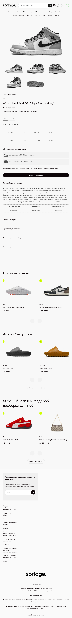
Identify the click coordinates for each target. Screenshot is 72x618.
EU (13, 118)
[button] (11, 12)
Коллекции (6, 94)
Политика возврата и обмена (9, 514)
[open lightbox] (36, 76)
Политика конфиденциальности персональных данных (9, 508)
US (5, 118)
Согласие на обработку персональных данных (9, 556)
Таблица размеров (9, 108)
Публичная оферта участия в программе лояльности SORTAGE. (9, 533)
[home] (11, 5)
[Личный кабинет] (62, 5)
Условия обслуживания (9, 519)
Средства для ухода (18, 15)
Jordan (14, 94)
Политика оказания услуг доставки (10, 523)
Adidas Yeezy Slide (17, 334)
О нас (5, 561)
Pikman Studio (40, 615)
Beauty (50, 15)
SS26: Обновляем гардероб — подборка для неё (28, 403)
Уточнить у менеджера (36, 175)
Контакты (5, 528)
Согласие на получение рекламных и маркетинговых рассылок (10, 550)
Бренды (57, 15)
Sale (44, 15)
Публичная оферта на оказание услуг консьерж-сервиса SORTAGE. (9, 542)
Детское (61, 12)
